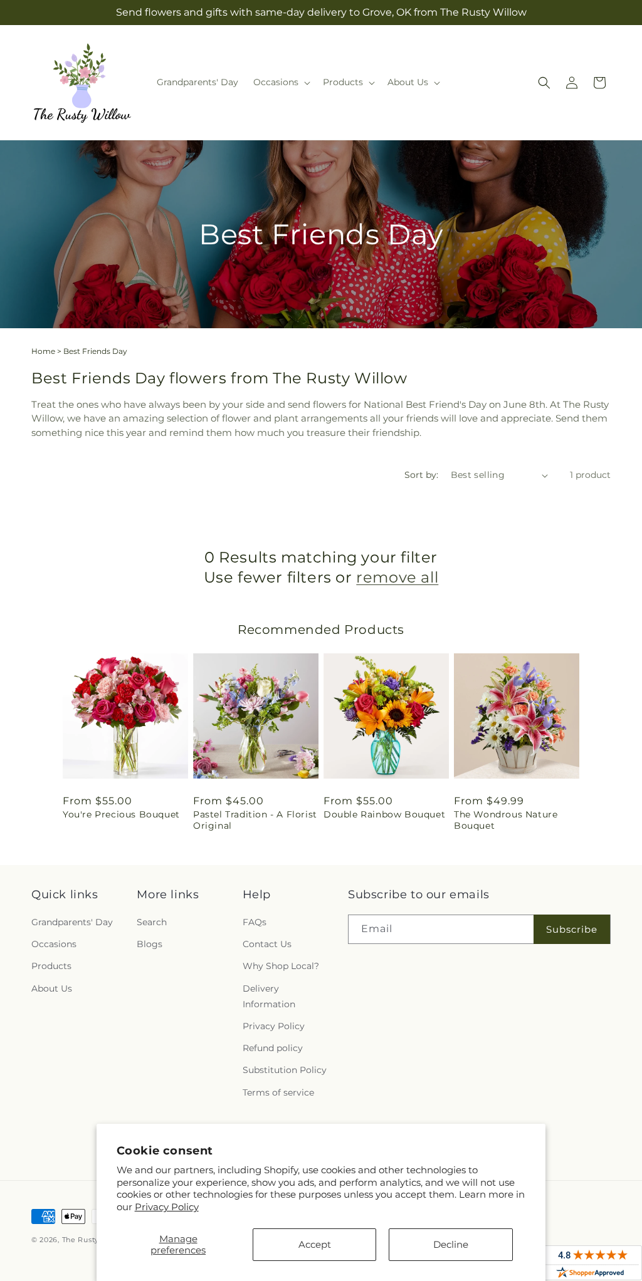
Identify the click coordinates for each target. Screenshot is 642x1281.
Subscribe (571, 929)
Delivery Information (269, 996)
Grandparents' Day (72, 922)
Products (51, 966)
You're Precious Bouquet (121, 814)
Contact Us (267, 944)
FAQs (254, 922)
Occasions (53, 944)
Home (43, 351)
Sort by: (421, 474)
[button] (280, 82)
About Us (51, 988)
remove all (397, 577)
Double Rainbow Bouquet (384, 814)
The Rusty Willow (95, 1239)
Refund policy (273, 1048)
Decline (450, 1244)
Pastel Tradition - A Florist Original (255, 820)
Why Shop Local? (281, 966)
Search (152, 922)
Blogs (149, 944)
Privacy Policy (167, 1207)
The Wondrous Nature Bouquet (505, 820)
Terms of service (278, 1092)
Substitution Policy (285, 1070)
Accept (314, 1244)
